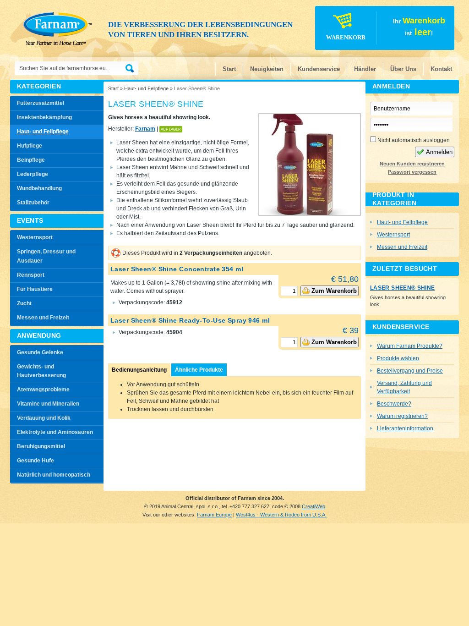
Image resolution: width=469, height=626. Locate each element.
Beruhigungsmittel (41, 446)
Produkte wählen (398, 358)
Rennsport (30, 275)
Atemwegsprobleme (43, 389)
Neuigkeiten (267, 69)
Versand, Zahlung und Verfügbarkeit (404, 387)
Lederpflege (32, 174)
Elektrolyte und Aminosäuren (55, 432)
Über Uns (403, 69)
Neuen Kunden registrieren (412, 163)
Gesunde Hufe (35, 460)
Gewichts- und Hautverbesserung (41, 371)
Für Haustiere (35, 289)
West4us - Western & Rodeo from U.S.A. (281, 514)
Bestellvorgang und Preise (410, 371)
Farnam (145, 129)
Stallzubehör (33, 202)
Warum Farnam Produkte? (409, 346)
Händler (365, 69)
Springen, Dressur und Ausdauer (46, 256)
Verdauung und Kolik (44, 418)
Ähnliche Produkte (199, 370)
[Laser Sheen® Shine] (309, 213)
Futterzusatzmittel (40, 103)
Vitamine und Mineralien (48, 404)
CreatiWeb (313, 506)
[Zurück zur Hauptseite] (59, 27)
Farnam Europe (214, 514)
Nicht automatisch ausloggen (413, 140)
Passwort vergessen (412, 172)
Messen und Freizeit (43, 317)
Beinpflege (31, 160)
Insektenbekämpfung (44, 117)
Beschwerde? (394, 404)
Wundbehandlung (39, 188)
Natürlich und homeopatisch (53, 475)
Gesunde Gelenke (40, 352)
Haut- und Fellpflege (146, 88)
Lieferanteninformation (405, 428)
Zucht (24, 303)
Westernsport (35, 237)
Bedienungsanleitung (139, 370)
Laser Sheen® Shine (402, 288)
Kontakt (441, 69)
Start (229, 69)
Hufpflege (29, 146)
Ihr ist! (385, 28)
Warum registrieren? (402, 416)
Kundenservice (319, 69)
